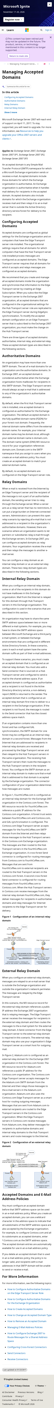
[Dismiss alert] (49, 4)
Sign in (48, 30)
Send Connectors (16, 1353)
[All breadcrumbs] (4, 64)
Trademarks (7, 1404)
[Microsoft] (27, 30)
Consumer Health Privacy (13, 1400)
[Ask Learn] (44, 64)
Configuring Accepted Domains (18, 97)
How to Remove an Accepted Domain (26, 1321)
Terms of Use (37, 1400)
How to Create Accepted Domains (25, 1309)
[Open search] (41, 30)
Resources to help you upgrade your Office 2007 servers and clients (22, 134)
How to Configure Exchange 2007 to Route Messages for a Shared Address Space (27, 1337)
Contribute (7, 1396)
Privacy (19, 1396)
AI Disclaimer (8, 1392)
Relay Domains (11, 104)
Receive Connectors (17, 1359)
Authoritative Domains (14, 100)
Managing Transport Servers (23, 64)
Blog (40, 1392)
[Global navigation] (3, 30)
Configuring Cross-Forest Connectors (27, 1347)
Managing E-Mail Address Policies (25, 1327)
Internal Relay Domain (14, 108)
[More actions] (49, 64)
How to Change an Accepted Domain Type (29, 1315)
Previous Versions (26, 1392)
